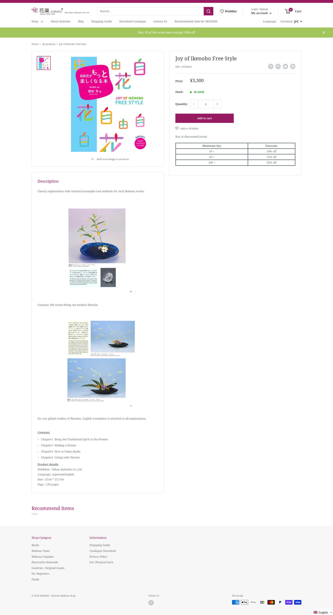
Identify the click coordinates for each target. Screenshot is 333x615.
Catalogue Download (102, 551)
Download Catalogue (132, 21)
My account (260, 13)
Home (35, 44)
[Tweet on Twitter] (285, 66)
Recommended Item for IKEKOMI (196, 21)
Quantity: (181, 104)
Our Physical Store (101, 562)
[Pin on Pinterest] (278, 66)
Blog (81, 21)
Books (35, 545)
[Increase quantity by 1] (217, 104)
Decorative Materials (45, 562)
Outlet (35, 579)
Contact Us (160, 21)
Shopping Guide (101, 21)
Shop (35, 21)
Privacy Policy (98, 556)
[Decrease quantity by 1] (194, 104)
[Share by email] (292, 66)
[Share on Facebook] (270, 66)
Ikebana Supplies (43, 556)
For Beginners (40, 573)
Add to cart (204, 118)
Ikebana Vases (41, 551)
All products (48, 44)
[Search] (208, 11)
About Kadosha (61, 21)
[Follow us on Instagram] (151, 602)
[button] (323, 612)
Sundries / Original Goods (48, 568)
